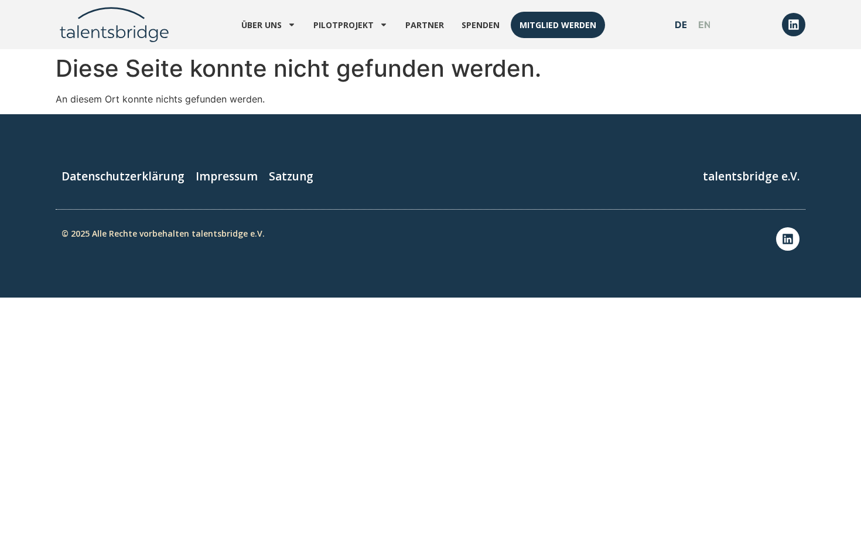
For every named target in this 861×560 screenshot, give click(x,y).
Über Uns (261, 24)
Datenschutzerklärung (123, 176)
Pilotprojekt (343, 24)
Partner (424, 24)
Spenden (481, 24)
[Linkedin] (793, 24)
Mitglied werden (558, 24)
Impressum (227, 176)
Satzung (291, 176)
